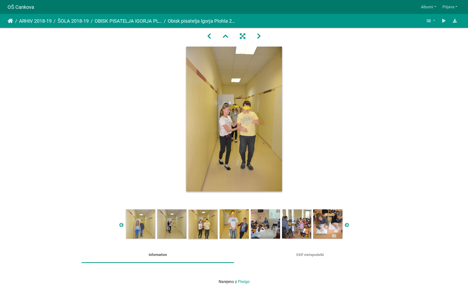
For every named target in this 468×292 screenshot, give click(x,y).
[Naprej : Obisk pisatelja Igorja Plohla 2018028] (259, 36)
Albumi (427, 7)
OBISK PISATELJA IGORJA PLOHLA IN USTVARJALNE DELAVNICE (128, 21)
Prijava (448, 7)
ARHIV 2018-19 (35, 21)
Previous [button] (121, 225)
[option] (140, 224)
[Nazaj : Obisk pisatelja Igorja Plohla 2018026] (209, 36)
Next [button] (346, 225)
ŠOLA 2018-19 (73, 21)
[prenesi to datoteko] (454, 21)
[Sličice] (225, 36)
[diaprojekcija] (443, 21)
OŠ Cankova (21, 7)
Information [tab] (158, 255)
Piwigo (244, 281)
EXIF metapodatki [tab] (310, 255)
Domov (10, 21)
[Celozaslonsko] (242, 36)
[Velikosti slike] (430, 21)
